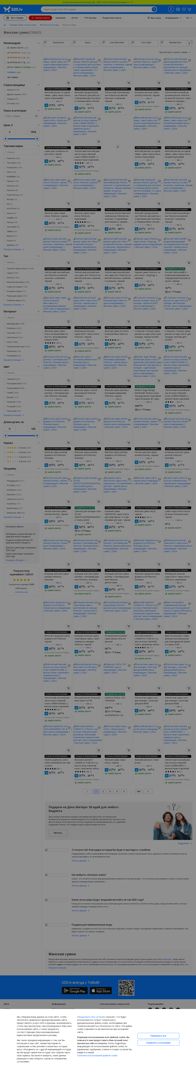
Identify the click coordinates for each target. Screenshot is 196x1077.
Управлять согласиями (158, 1042)
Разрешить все (158, 1035)
